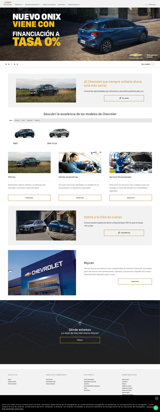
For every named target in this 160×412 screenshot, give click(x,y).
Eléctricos (29, 120)
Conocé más (29, 198)
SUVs (23, 120)
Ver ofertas (125, 98)
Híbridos (37, 120)
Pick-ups (17, 120)
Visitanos (80, 340)
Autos (10, 120)
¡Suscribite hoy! (125, 233)
